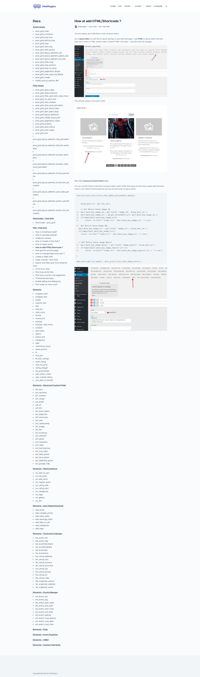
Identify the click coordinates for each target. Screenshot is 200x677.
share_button (41, 349)
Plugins (113, 6)
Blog (120, 6)
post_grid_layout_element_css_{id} (50, 59)
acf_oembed (40, 436)
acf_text (39, 389)
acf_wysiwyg (41, 433)
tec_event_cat (41, 538)
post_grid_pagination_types (47, 121)
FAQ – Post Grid (104, 26)
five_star (39, 355)
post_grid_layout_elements (47, 114)
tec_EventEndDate (43, 547)
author (38, 334)
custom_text (40, 303)
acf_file (38, 430)
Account (138, 6)
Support (127, 6)
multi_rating (40, 362)
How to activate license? (46, 235)
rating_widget (41, 368)
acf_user (39, 420)
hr (36, 352)
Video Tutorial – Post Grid (46, 260)
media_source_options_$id (47, 80)
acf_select (39, 439)
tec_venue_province (44, 565)
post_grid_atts (41, 133)
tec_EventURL (41, 550)
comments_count (43, 346)
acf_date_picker (42, 454)
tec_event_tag (41, 541)
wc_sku (38, 501)
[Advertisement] (120, 347)
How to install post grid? (46, 232)
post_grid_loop (41, 43)
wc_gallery (40, 497)
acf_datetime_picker (44, 460)
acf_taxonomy (41, 417)
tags (37, 343)
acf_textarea (40, 392)
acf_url (38, 405)
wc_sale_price (41, 479)
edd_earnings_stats (43, 519)
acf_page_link (41, 414)
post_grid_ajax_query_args (47, 111)
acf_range (39, 399)
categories (40, 340)
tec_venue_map (42, 578)
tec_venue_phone (43, 572)
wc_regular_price (42, 482)
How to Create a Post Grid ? (47, 241)
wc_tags (39, 494)
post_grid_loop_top (43, 37)
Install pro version (43, 238)
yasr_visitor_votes (43, 374)
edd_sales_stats (42, 516)
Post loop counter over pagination (50, 275)
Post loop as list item (44, 272)
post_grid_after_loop (44, 62)
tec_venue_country (43, 562)
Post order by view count (46, 284)
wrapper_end (41, 297)
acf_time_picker (42, 457)
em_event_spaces (43, 615)
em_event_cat (41, 596)
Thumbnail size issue (44, 278)
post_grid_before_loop (45, 40)
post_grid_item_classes (45, 102)
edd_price (39, 510)
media (38, 300)
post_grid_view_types (44, 130)
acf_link (38, 408)
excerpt (38, 321)
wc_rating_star (42, 485)
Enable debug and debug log (48, 281)
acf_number (40, 396)
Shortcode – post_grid (45, 223)
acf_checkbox (41, 442)
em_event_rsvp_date (44, 621)
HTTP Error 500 (42, 269)
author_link (40, 337)
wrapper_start (41, 294)
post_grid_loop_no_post (46, 68)
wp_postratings (42, 371)
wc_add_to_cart (42, 473)
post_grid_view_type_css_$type (49, 74)
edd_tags (39, 528)
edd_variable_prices (44, 513)
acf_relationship (42, 423)
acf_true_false (41, 451)
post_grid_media (42, 77)
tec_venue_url (41, 575)
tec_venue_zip (41, 569)
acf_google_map (42, 464)
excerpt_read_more (44, 324)
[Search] (166, 6)
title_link (39, 309)
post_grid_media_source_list (47, 117)
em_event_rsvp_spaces (45, 618)
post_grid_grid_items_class (47, 108)
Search (148, 6)
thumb (38, 315)
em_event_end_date (44, 606)
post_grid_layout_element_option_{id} (51, 56)
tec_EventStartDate (44, 544)
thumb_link (40, 318)
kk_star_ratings (42, 358)
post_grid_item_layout (45, 50)
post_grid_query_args (44, 90)
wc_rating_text (42, 488)
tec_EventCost (41, 553)
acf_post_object (42, 411)
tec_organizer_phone (44, 581)
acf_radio (39, 445)
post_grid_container (44, 34)
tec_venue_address (43, 556)
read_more (40, 312)
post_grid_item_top (43, 46)
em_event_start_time (44, 609)
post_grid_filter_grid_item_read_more (51, 96)
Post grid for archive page (46, 250)
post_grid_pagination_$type (47, 71)
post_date (39, 331)
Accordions (158, 6)
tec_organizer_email (44, 587)
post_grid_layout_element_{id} (48, 53)
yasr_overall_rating (43, 377)
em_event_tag (41, 599)
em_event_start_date (44, 603)
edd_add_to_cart (42, 522)
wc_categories (41, 491)
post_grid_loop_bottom (45, 65)
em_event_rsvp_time (44, 624)
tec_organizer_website (45, 584)
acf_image (39, 426)
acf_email (39, 402)
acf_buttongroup (42, 448)
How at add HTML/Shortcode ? (49, 247)
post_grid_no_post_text (45, 99)
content (38, 328)
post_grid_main (42, 31)
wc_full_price (41, 476)
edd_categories (42, 525)
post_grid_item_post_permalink (49, 105)
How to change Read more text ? (50, 253)
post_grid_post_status (45, 127)
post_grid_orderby (43, 124)
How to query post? (44, 244)
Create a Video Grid (44, 257)
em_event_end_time (44, 612)
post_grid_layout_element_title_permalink (51, 139)
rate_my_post (41, 365)
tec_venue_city (41, 559)
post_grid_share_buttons (46, 93)
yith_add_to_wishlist (44, 380)
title (37, 306)
